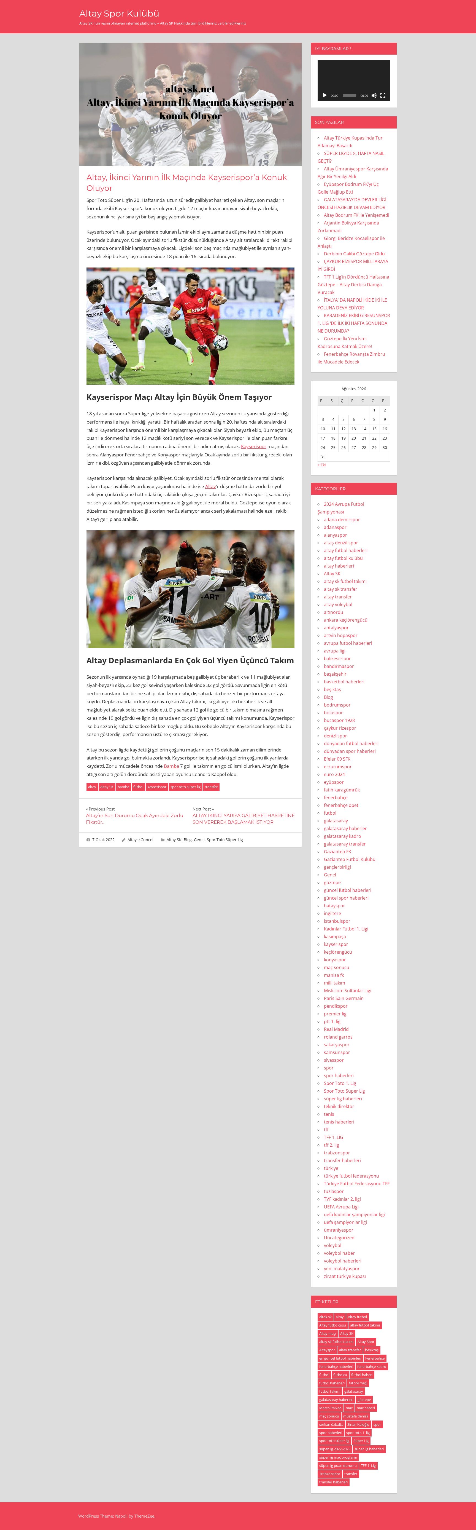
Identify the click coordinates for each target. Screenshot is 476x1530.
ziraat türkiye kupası (345, 1276)
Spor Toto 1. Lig (340, 1083)
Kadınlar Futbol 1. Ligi (346, 929)
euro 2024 (334, 774)
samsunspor (337, 1052)
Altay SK (106, 786)
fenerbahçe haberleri (336, 1366)
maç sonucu (336, 967)
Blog (188, 839)
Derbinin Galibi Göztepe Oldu (354, 254)
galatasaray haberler (345, 828)
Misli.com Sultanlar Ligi (347, 991)
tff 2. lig (331, 1145)
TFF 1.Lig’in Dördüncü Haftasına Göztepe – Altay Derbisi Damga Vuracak (353, 284)
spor (329, 1068)
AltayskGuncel (140, 839)
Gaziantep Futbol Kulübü (349, 859)
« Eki (322, 464)
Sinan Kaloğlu (358, 1424)
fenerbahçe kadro (371, 1366)
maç (349, 1407)
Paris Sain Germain (344, 998)
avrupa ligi (334, 651)
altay (92, 786)
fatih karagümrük (342, 790)
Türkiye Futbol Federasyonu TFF (357, 1184)
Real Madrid (336, 1029)
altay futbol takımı (365, 1325)
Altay (210, 486)
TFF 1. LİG (333, 1137)
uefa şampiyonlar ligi (345, 1222)
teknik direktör (339, 1106)
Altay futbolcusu (332, 1325)
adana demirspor (342, 520)
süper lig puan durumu (338, 1465)
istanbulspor (337, 921)
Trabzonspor (329, 1473)
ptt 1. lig (332, 1021)
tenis (329, 1114)
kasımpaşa (335, 936)
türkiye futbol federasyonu (351, 1176)
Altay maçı (327, 1333)
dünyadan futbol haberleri (351, 743)
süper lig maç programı (338, 1457)
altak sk (325, 1316)
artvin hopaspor (341, 635)
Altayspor (327, 1349)
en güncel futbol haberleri (340, 1358)
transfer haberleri (342, 1160)
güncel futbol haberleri (347, 890)
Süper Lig (361, 1440)
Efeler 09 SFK (337, 759)
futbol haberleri (332, 1383)
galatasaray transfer (345, 844)
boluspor (333, 713)
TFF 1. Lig (368, 1465)
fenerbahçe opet (341, 805)
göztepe (332, 882)
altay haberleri (339, 566)
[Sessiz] (374, 95)
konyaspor (335, 960)
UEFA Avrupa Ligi (341, 1207)
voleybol (332, 1245)
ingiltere (332, 913)
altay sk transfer (340, 589)
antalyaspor (336, 628)
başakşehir (335, 674)
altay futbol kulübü (343, 558)
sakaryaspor (337, 1045)
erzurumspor (338, 767)
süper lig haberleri (343, 1099)
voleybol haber (339, 1253)
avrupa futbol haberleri (348, 643)
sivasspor (334, 1060)
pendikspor (336, 1006)
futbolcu (340, 1374)
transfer (211, 786)
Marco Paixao (330, 1407)
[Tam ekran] (383, 95)
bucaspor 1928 (339, 720)
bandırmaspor (339, 666)
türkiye (331, 1168)
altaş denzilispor (341, 543)
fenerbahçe (336, 798)
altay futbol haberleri (345, 550)
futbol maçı (358, 1383)
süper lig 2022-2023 (334, 1448)
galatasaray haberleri (336, 1399)
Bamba (171, 766)
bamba (123, 786)
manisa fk (334, 975)
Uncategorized (339, 1238)
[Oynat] (325, 95)
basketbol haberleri (344, 682)
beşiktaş (332, 689)
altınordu (333, 612)
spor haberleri (339, 1075)
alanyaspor (335, 535)
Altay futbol (357, 1316)
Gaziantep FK (337, 852)
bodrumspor (337, 705)
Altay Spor (366, 1341)
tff (326, 1130)
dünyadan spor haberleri (350, 751)
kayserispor (156, 786)
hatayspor (334, 906)
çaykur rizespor (340, 728)
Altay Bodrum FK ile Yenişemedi (356, 215)
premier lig (335, 1014)
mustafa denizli (355, 1416)
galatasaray (336, 821)
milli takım (334, 983)
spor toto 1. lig (358, 1432)
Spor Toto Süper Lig (225, 839)
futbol (138, 786)
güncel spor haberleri (346, 898)
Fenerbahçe (375, 1358)
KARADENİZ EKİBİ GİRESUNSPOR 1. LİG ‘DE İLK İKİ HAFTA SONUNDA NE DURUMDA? (354, 323)
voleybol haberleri (342, 1261)
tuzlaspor (334, 1191)
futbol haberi (361, 1374)
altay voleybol (338, 604)
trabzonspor (337, 1153)
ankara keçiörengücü (345, 620)
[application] (354, 80)
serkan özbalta (331, 1424)
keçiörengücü (338, 952)
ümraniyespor (338, 1230)
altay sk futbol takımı (345, 581)
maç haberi (366, 1407)
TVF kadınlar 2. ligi (342, 1199)
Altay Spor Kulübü (119, 13)
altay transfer (338, 597)
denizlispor (335, 736)
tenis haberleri (339, 1122)
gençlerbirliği (337, 867)
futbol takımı (329, 1391)
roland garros (338, 1037)
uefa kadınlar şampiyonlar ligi (354, 1214)
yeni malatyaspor (342, 1269)
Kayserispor (253, 446)
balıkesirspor (337, 659)
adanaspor (335, 527)
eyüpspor (334, 782)
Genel (199, 839)
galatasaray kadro (342, 836)
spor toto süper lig (186, 786)
